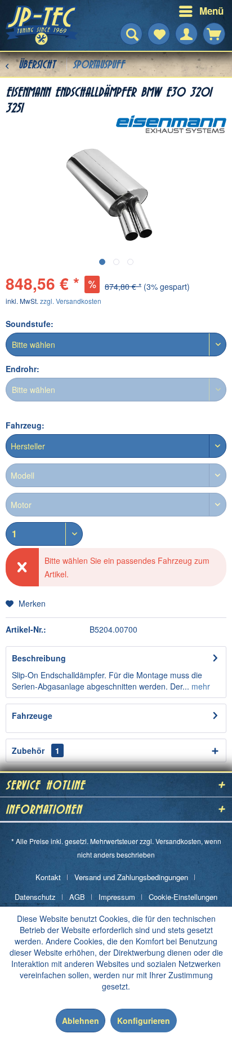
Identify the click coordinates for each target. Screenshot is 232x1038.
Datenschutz (35, 896)
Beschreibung (39, 658)
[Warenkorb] (214, 34)
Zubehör (36, 750)
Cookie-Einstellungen (183, 896)
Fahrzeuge (32, 715)
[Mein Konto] (186, 34)
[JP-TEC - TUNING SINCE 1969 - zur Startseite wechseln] (42, 25)
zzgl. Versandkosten (70, 301)
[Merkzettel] (159, 34)
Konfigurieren (143, 1020)
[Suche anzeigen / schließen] (131, 34)
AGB (77, 896)
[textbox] (116, 446)
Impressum (117, 896)
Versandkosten (178, 841)
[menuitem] (174, 11)
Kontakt (48, 877)
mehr (199, 686)
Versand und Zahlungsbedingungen (131, 877)
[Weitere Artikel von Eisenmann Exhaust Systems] (171, 125)
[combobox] (116, 446)
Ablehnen (80, 1020)
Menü (211, 10)
